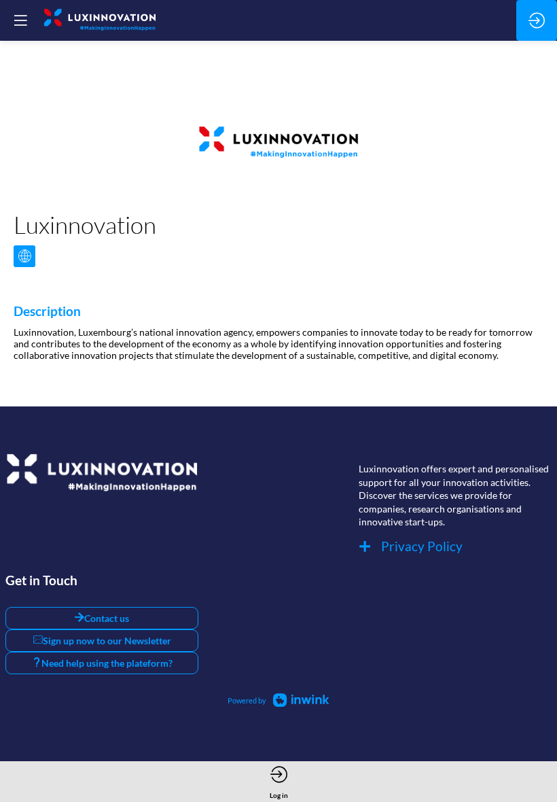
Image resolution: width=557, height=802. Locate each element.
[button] (20, 20)
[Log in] (536, 20)
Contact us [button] (106, 618)
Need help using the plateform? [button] (107, 663)
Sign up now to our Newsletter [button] (107, 640)
